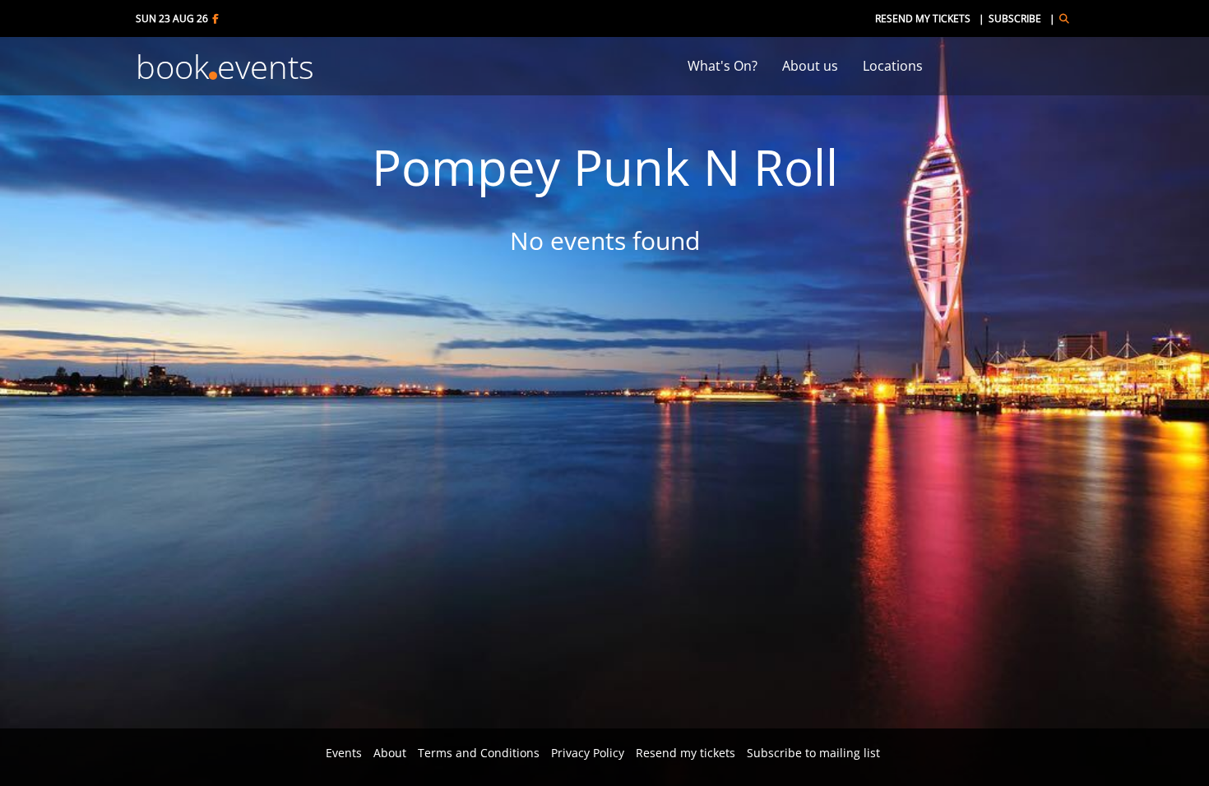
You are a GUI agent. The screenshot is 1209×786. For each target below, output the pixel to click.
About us (810, 66)
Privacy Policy (587, 753)
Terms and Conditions (479, 753)
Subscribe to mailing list (813, 753)
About (389, 753)
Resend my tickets (922, 18)
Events (344, 753)
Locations (893, 66)
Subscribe (1015, 18)
